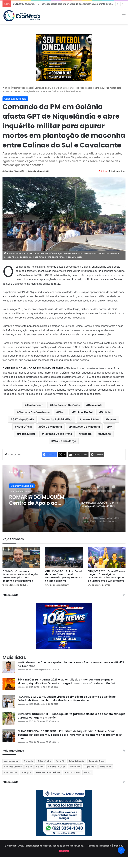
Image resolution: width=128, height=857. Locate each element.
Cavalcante (95, 405)
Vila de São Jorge (64, 441)
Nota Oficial (24, 426)
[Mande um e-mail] (23, 171)
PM (110, 426)
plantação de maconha (85, 426)
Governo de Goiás (56, 766)
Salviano (105, 433)
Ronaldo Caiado (72, 772)
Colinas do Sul (83, 412)
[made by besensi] (64, 851)
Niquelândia (90, 766)
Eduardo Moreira (76, 761)
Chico (62, 412)
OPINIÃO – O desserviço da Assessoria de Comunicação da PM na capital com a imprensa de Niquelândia (20, 576)
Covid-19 (60, 761)
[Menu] (124, 17)
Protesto (86, 433)
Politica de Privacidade (99, 845)
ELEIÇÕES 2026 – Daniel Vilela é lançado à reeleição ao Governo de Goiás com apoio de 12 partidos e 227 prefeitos (106, 576)
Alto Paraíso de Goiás (66, 405)
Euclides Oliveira (13, 171)
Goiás (29, 766)
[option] (64, 498)
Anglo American (11, 761)
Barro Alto (28, 761)
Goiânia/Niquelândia (22, 87)
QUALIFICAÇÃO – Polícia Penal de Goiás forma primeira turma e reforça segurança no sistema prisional (63, 576)
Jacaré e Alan (90, 419)
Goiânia (105, 412)
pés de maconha (51, 426)
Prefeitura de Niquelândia (48, 772)
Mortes (111, 419)
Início (7, 87)
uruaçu (87, 772)
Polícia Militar (26, 433)
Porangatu (26, 772)
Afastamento (34, 405)
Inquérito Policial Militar (57, 419)
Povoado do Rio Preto (58, 433)
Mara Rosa (75, 766)
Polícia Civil (105, 766)
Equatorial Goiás (96, 761)
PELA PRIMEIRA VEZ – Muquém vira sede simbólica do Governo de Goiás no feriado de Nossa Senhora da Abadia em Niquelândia (67, 698)
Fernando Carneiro (13, 766)
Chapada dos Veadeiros (34, 412)
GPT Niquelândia (23, 419)
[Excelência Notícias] (21, 16)
